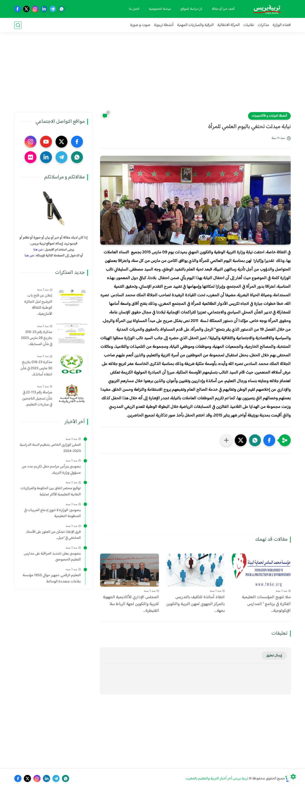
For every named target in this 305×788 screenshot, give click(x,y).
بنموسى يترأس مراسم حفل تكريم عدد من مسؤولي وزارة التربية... (51, 470)
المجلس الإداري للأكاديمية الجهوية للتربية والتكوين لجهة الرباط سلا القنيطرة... (131, 604)
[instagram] (35, 9)
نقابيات (248, 25)
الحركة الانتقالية (228, 25)
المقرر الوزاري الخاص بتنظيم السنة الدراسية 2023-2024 (50, 448)
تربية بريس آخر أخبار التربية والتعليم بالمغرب (217, 778)
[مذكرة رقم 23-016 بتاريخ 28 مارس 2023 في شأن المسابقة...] (72, 333)
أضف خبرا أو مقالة (223, 9)
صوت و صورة (140, 25)
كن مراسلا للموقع (191, 9)
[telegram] (53, 9)
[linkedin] (44, 9)
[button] (269, 440)
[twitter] (26, 9)
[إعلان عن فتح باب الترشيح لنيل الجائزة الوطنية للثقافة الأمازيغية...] (72, 297)
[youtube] (46, 142)
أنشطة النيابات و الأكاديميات (269, 116)
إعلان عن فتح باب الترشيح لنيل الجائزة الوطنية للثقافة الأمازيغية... (38, 305)
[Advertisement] (152, 75)
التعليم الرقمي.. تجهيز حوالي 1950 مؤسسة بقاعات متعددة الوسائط (52, 578)
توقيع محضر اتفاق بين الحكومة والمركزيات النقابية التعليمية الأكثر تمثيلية (50, 491)
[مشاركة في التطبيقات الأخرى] (226, 440)
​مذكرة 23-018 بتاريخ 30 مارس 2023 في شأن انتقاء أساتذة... (36, 368)
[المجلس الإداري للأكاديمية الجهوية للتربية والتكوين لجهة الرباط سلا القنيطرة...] (129, 570)
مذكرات (263, 25)
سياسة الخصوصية (160, 9)
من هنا (38, 250)
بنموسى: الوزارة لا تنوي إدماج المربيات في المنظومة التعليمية (52, 513)
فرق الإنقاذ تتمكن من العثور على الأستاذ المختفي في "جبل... (53, 535)
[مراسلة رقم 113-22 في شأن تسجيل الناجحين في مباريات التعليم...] (72, 394)
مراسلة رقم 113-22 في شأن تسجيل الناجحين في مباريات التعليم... (37, 398)
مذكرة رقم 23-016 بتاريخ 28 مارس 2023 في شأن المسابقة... (36, 338)
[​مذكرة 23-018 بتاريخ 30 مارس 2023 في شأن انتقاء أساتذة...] (72, 363)
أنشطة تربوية (163, 25)
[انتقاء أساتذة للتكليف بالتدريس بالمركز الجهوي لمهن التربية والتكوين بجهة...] (195, 570)
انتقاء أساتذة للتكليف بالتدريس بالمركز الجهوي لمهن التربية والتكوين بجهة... (195, 604)
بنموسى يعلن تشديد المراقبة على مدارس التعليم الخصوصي (52, 557)
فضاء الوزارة (282, 25)
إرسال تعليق (274, 655)
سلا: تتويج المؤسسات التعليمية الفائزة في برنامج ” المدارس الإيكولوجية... (266, 604)
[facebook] (17, 9)
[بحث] (17, 25)
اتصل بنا (134, 9)
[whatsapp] (61, 9)
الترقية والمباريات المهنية (195, 25)
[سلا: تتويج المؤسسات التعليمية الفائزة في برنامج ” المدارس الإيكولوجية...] (261, 570)
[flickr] (30, 157)
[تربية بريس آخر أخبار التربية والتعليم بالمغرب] (267, 9)
